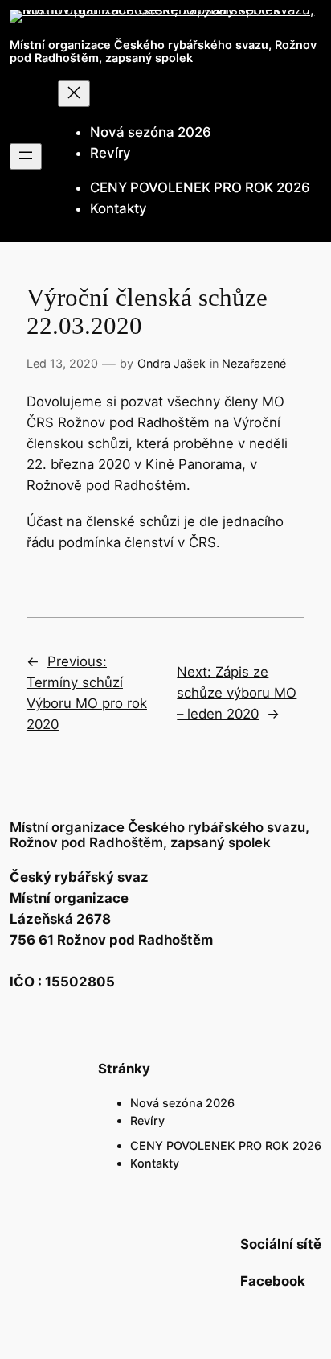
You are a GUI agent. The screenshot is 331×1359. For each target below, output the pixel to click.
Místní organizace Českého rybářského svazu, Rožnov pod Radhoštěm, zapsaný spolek (163, 51)
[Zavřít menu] (74, 93)
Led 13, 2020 (62, 363)
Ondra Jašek (171, 363)
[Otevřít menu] (26, 156)
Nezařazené (254, 363)
